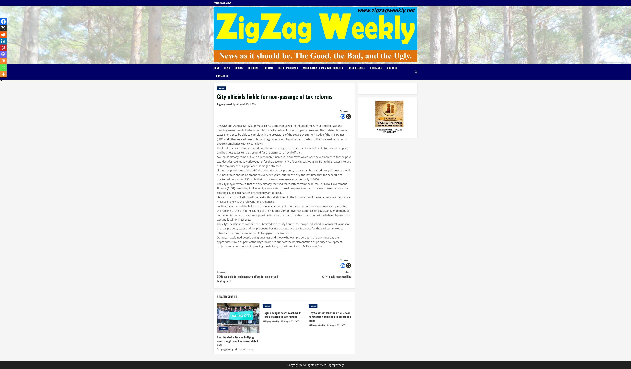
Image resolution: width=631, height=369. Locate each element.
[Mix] (3, 61)
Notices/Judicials (288, 68)
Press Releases (356, 68)
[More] (3, 74)
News (227, 68)
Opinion (239, 68)
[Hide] (1, 80)
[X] (348, 116)
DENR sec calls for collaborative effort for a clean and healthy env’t (247, 276)
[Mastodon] (3, 54)
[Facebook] (342, 116)
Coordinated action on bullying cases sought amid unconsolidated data (237, 341)
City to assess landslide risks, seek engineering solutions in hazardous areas (330, 317)
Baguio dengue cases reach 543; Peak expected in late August (282, 315)
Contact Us (222, 76)
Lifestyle (268, 68)
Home (216, 68)
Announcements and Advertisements (323, 68)
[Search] (416, 72)
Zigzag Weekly (226, 104)
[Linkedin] (3, 41)
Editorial (253, 68)
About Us (392, 68)
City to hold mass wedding (336, 274)
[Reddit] (3, 34)
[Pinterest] (3, 48)
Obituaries (376, 68)
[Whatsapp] (3, 67)
